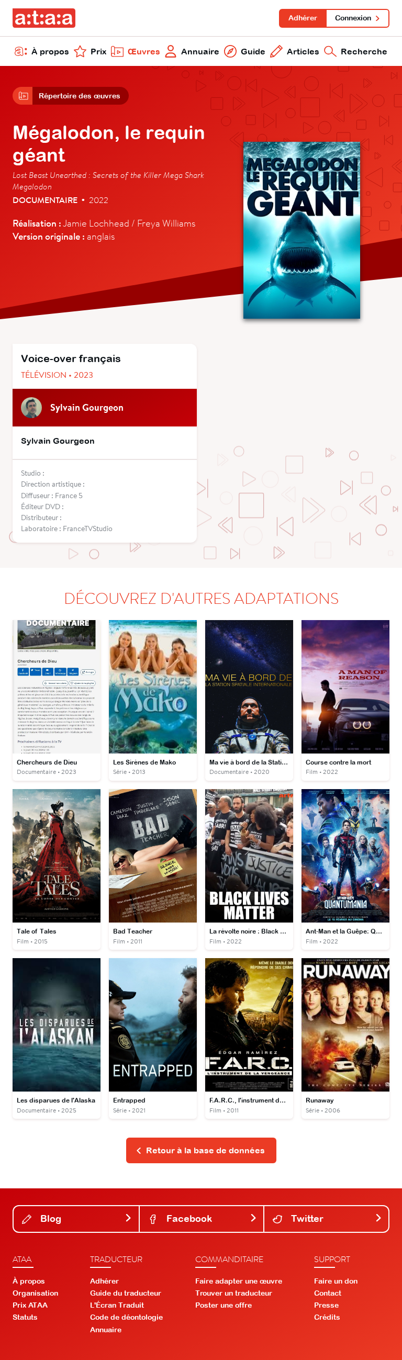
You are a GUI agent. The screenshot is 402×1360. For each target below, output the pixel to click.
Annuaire (200, 51)
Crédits (327, 1317)
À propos (50, 51)
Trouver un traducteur (233, 1293)
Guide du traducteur (125, 1293)
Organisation (35, 1293)
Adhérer (302, 18)
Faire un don (336, 1281)
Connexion (353, 18)
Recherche (364, 51)
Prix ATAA (30, 1305)
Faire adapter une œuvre (238, 1281)
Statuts (25, 1317)
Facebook (188, 1218)
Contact (327, 1293)
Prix (98, 51)
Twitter (305, 1218)
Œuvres (144, 51)
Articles (303, 51)
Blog (49, 1218)
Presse (326, 1305)
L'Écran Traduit (117, 1305)
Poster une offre (223, 1305)
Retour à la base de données (205, 1150)
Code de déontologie (126, 1317)
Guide (253, 51)
